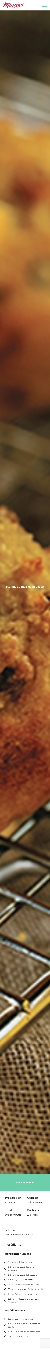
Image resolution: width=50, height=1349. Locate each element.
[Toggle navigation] (44, 5)
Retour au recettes (25, 1182)
